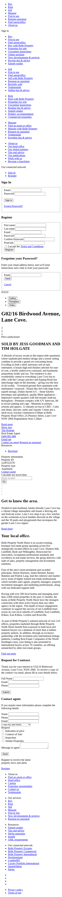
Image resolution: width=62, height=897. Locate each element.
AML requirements (18, 839)
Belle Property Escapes (20, 848)
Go (4, 481)
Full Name (6, 678)
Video (12, 305)
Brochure (13, 451)
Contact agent (8, 471)
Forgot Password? (13, 206)
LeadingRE (14, 860)
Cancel (7, 284)
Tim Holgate (7, 430)
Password (9, 193)
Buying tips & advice (19, 60)
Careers (12, 783)
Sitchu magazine (16, 833)
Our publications (16, 155)
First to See (14, 813)
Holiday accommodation (21, 114)
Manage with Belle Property (22, 128)
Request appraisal (17, 19)
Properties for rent (17, 102)
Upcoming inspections (19, 51)
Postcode (8, 242)
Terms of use (14, 892)
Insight (11, 836)
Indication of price (14, 731)
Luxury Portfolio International (23, 863)
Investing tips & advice (20, 137)
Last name (9, 228)
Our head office (16, 146)
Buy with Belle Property (20, 45)
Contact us (13, 789)
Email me (6, 439)
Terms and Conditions (32, 246)
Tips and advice (16, 152)
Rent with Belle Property (21, 99)
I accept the (25, 246)
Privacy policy (15, 889)
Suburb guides (15, 63)
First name (9, 225)
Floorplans (14, 301)
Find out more (8, 653)
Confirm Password (13, 239)
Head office (14, 780)
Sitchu (11, 869)
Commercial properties (20, 117)
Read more (7, 424)
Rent (10, 7)
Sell (10, 10)
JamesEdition (15, 866)
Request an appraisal (18, 81)
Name (4, 714)
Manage (12, 13)
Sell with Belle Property (20, 78)
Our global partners (18, 149)
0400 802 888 (8, 436)
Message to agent (10, 747)
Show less (6, 427)
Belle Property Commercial (22, 851)
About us (13, 25)
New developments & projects (24, 57)
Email (7, 190)
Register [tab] (12, 175)
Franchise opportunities (20, 786)
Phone (4, 685)
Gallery (12, 298)
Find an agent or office (20, 125)
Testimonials (14, 87)
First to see (13, 16)
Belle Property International (22, 854)
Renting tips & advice (19, 108)
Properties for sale (17, 48)
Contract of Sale (13, 734)
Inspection (10, 737)
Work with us (15, 158)
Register (5, 768)
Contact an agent (10, 442)
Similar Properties (14, 741)
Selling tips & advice (19, 90)
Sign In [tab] (12, 172)
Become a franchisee (19, 161)
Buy (10, 4)
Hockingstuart (15, 857)
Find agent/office (17, 22)
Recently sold (15, 84)
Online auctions (16, 54)
